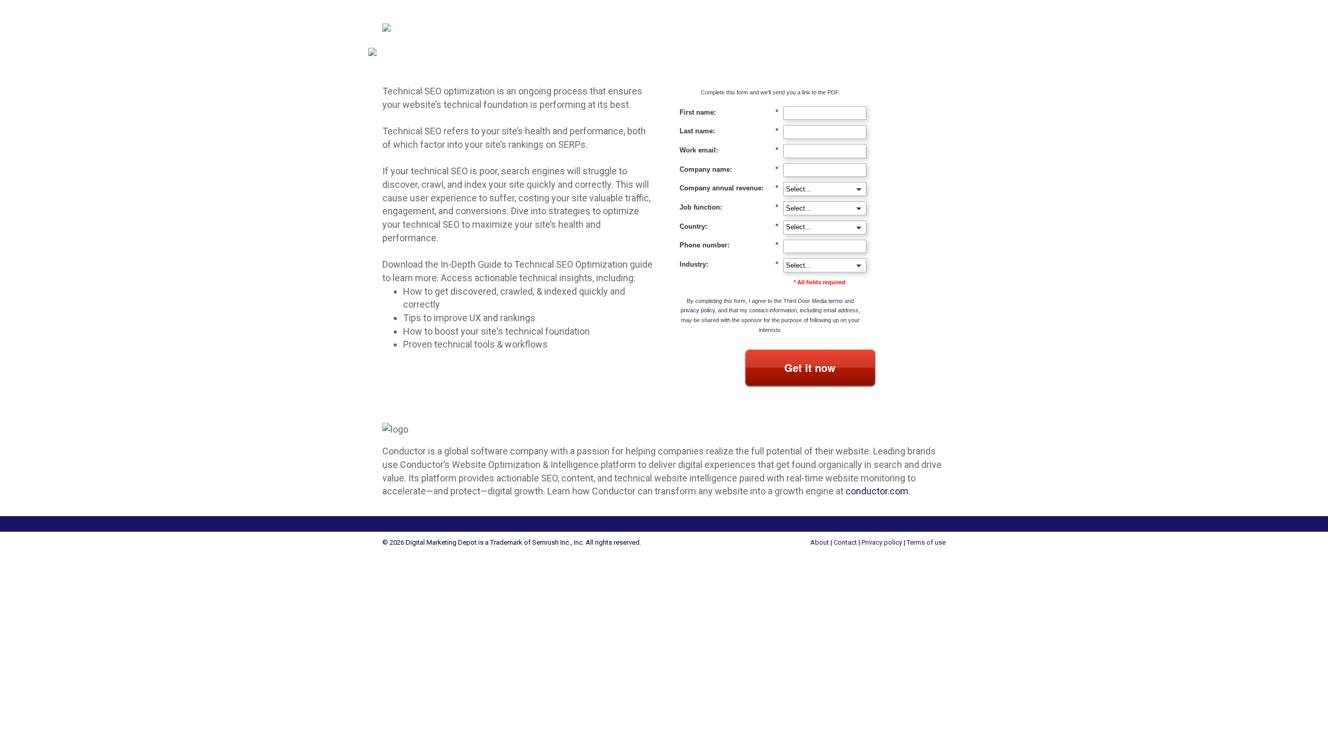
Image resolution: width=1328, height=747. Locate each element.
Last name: (729, 131)
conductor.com (877, 491)
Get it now (810, 367)
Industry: (729, 264)
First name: (729, 112)
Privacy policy (882, 542)
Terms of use (926, 542)
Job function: (729, 207)
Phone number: (729, 245)
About (819, 542)
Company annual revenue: (729, 188)
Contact (845, 542)
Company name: (729, 169)
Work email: (729, 150)
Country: (729, 226)
